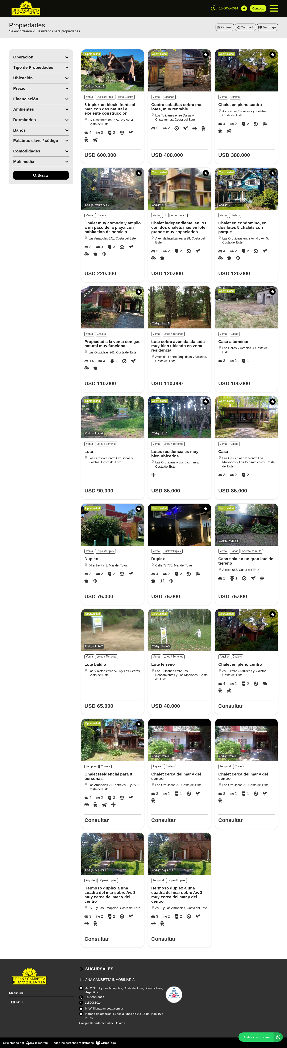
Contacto (258, 8)
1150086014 (93, 1002)
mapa (272, 27)
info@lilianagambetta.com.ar (104, 1008)
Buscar (43, 175)
